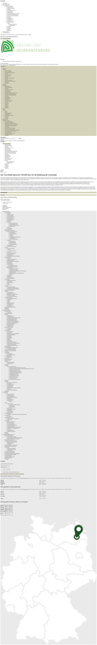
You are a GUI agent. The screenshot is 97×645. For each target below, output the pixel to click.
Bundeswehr (9, 228)
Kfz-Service (9, 332)
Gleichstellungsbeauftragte (12, 320)
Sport (6, 111)
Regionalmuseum (10, 394)
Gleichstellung (10, 245)
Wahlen (8, 29)
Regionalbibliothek (11, 396)
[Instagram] (4, 56)
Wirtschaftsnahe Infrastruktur (10, 125)
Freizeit (6, 79)
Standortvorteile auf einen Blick (13, 438)
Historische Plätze (10, 426)
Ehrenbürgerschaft (10, 218)
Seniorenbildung (12, 242)
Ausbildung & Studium (11, 366)
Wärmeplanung (10, 282)
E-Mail (5, 203)
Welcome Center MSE (11, 448)
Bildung (6, 73)
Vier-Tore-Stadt (8, 70)
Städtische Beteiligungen (10, 133)
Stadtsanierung (10, 264)
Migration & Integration (11, 246)
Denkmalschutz (10, 277)
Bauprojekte (9, 262)
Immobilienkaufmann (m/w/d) (15, 372)
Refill (8, 283)
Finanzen (9, 16)
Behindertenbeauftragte (11, 319)
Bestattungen (9, 356)
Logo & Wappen (10, 215)
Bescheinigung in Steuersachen (13, 343)
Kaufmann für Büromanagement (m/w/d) (17, 367)
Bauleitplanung (10, 267)
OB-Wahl (9, 388)
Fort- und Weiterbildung (11, 252)
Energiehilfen (9, 341)
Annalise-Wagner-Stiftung (12, 397)
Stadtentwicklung (8, 134)
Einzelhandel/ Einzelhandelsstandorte (14, 437)
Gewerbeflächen (10, 443)
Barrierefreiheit (5, 208)
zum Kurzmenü (6, 31)
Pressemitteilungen (13, 24)
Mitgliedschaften (10, 325)
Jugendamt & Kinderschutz (14, 236)
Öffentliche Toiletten (11, 431)
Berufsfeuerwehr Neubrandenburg (13, 317)
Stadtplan (9, 30)
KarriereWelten (10, 450)
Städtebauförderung (13, 265)
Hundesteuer (9, 337)
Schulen (11, 234)
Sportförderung (10, 411)
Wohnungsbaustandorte (12, 259)
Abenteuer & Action (11, 293)
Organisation (9, 315)
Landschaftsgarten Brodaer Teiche (14, 427)
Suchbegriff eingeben (4, 138)
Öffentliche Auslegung (13, 268)
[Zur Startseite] (25, 54)
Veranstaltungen (8, 113)
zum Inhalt (5, 2)
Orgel (10, 401)
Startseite (2, 140)
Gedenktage (9, 419)
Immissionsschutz (10, 278)
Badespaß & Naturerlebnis (12, 294)
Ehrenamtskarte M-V (13, 223)
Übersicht (4, 209)
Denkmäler (9, 416)
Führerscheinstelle (10, 21)
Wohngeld (9, 339)
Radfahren (9, 299)
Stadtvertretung (10, 7)
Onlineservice (9, 11)
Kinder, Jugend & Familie (12, 231)
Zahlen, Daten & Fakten (11, 436)
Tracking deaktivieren (6, 38)
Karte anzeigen (11, 473)
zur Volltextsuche (6, 32)
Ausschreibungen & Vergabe (10, 131)
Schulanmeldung (12, 250)
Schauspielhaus (10, 399)
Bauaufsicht (9, 275)
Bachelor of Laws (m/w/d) (14, 369)
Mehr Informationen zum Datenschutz (7, 65)
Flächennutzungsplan (13, 269)
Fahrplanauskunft (10, 302)
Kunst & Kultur (10, 292)
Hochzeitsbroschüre (11, 354)
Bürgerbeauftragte (10, 324)
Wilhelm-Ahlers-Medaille (14, 225)
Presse (8, 23)
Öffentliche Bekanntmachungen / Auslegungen (12, 61)
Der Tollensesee (10, 422)
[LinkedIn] (7, 56)
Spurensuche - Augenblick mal (13, 428)
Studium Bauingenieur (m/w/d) (15, 371)
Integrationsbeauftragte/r (12, 322)
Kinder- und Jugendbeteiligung (13, 321)
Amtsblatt (9, 26)
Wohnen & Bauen (8, 74)
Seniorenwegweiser (13, 244)
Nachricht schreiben (4, 473)
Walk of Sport (9, 403)
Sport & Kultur (4, 109)
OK (1, 38)
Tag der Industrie (8, 132)
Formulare (9, 328)
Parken (6, 117)
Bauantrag (9, 336)
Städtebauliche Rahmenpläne (13, 261)
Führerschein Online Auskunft (13, 333)
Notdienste (9, 329)
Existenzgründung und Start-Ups (11, 124)
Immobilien (9, 444)
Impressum (5, 206)
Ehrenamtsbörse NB (13, 224)
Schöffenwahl (12, 226)
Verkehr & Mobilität (8, 80)
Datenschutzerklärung (7, 207)
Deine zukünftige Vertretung (14, 379)
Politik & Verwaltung (9, 6)
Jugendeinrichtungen (13, 239)
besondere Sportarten (11, 409)
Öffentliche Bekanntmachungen (13, 13)
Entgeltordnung (10, 412)
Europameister (12, 406)
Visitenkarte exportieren (19, 473)
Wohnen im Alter (12, 243)
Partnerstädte (10, 217)
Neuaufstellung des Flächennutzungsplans (17, 270)
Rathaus (8, 9)
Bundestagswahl (10, 384)
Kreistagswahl (10, 386)
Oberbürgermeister (10, 8)
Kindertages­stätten (13, 233)
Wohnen (8, 258)
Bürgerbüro (9, 19)
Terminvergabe (10, 12)
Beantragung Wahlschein (12, 382)
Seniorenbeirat (12, 241)
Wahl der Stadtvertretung (12, 389)
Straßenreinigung (10, 303)
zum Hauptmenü (6, 4)
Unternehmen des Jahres (10, 127)
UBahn (8, 301)
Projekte (6, 76)
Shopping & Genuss (11, 295)
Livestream (9, 312)
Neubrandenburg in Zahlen (10, 81)
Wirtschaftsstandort (9, 121)
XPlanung (11, 274)
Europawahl (9, 383)
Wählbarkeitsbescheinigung (12, 345)
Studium (8, 251)
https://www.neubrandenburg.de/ (11, 471)
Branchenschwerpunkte (9, 122)
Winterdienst (9, 304)
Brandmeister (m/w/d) (13, 373)
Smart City (7, 83)
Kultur (6, 110)
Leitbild (8, 213)
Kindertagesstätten (11, 248)
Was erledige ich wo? (11, 10)
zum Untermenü (6, 5)
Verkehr (8, 338)
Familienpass (12, 232)
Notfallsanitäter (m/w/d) (14, 375)
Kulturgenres (7, 114)
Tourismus (7, 116)
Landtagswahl (10, 385)
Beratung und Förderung (12, 441)
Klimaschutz (7, 75)
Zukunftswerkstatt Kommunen (13, 288)
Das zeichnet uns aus (13, 377)
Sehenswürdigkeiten (11, 421)
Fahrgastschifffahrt (11, 423)
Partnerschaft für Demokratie (13, 287)
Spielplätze (11, 235)
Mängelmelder (10, 326)
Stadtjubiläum (10, 219)
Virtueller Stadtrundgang (12, 424)
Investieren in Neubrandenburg (11, 123)
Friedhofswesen (10, 18)
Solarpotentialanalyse (11, 280)
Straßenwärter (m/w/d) (13, 376)
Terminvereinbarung (25, 478)
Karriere (8, 27)
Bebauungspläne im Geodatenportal (16, 273)
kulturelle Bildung (10, 253)
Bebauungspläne (12, 271)
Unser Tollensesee (10, 216)
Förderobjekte (10, 263)
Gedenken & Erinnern (9, 115)
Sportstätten (9, 410)
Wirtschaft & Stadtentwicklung (6, 120)
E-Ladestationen (10, 305)
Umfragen (9, 28)
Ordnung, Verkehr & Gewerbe (12, 15)
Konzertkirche (10, 400)
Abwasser (9, 276)
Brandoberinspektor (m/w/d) (15, 370)
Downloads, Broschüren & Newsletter (12, 130)
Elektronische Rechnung (12, 342)
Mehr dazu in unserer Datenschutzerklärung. (9, 36)
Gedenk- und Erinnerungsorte (13, 418)
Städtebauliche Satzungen (12, 266)
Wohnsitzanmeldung (11, 334)
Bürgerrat (9, 221)
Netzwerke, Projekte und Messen (13, 256)
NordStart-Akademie (11, 286)
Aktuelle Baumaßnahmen (12, 298)
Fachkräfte (7, 126)
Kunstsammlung (10, 395)
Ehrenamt (9, 222)
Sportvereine (9, 407)
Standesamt (9, 17)
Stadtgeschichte (10, 214)
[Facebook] (1, 56)
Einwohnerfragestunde (11, 344)
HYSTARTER (9, 281)
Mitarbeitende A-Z (10, 316)
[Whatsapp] (9, 56)
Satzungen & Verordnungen (12, 14)
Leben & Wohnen (4, 69)
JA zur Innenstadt (8, 71)
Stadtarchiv (9, 398)
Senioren (9, 240)
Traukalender (9, 353)
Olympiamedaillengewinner (14, 404)
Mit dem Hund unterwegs (12, 296)
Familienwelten (12, 237)
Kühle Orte (9, 284)
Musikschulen (10, 254)
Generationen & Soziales (10, 72)
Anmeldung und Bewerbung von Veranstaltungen (17, 414)
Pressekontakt (12, 25)
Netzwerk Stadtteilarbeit (9, 77)
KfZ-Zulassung (10, 22)
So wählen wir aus (13, 378)
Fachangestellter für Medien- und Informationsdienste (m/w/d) (21, 368)
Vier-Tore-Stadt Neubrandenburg (6, 463)
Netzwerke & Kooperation (10, 128)
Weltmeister (11, 405)
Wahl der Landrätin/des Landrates (14, 387)
